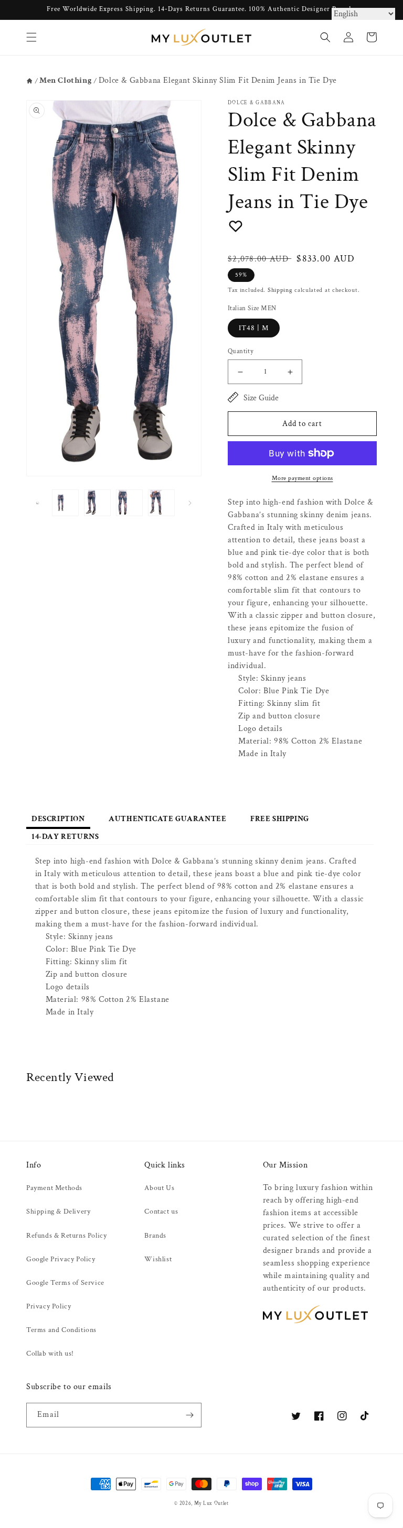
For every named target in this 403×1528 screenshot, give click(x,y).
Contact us (161, 1211)
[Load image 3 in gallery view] (129, 502)
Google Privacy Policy (61, 1259)
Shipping (280, 290)
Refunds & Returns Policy (66, 1235)
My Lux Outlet (211, 1503)
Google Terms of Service (65, 1282)
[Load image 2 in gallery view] (97, 502)
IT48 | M (254, 328)
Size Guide (261, 397)
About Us (159, 1188)
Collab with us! (50, 1353)
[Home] (29, 81)
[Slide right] (190, 503)
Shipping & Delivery (58, 1211)
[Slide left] (37, 503)
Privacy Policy (48, 1306)
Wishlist (158, 1259)
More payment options (302, 478)
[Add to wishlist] (235, 225)
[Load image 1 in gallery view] (65, 502)
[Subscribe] (189, 1415)
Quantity (240, 351)
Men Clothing (65, 80)
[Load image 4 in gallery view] (161, 502)
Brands (155, 1235)
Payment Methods (54, 1188)
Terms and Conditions (61, 1330)
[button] (31, 37)
